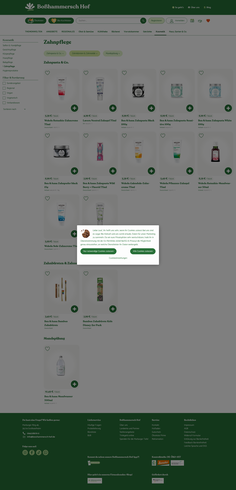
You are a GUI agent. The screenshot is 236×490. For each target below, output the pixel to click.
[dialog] (118, 245)
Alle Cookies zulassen (143, 251)
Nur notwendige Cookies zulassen (98, 251)
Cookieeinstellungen (118, 258)
